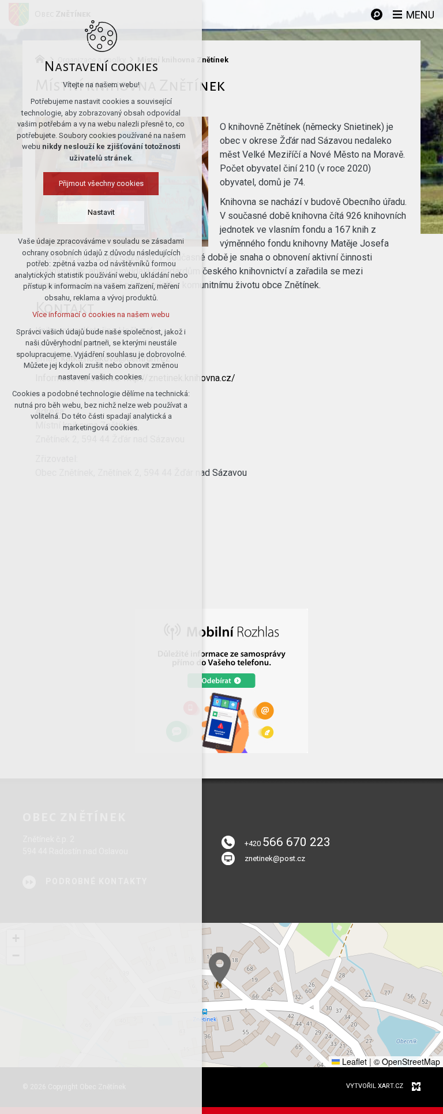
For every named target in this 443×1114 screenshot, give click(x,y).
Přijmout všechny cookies (101, 183)
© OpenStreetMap (407, 1061)
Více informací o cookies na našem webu (101, 314)
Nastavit (101, 212)
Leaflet (353, 1061)
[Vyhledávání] (376, 14)
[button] (220, 968)
